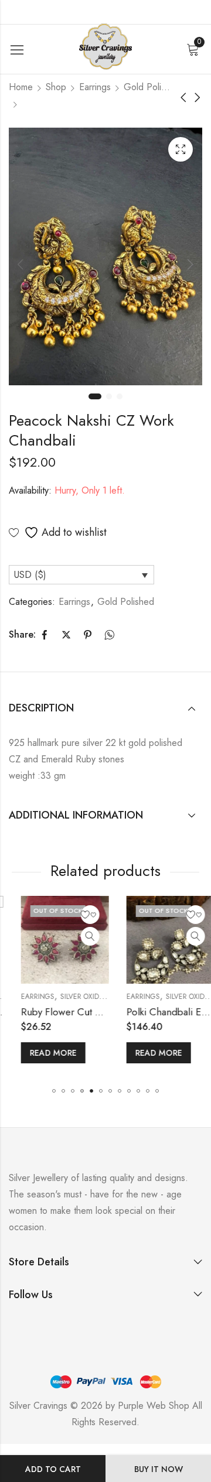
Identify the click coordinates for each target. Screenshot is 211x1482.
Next (190, 264)
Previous (20, 264)
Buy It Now (158, 1469)
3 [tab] (119, 396)
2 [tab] (109, 396)
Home (21, 87)
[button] (54, 1091)
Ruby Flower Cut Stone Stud (69, 1012)
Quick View (78, 936)
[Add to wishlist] (78, 914)
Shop (56, 87)
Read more (41, 1053)
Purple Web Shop (153, 1405)
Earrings (95, 87)
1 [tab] (95, 396)
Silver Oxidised (74, 996)
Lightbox (180, 149)
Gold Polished (147, 87)
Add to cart (53, 1469)
